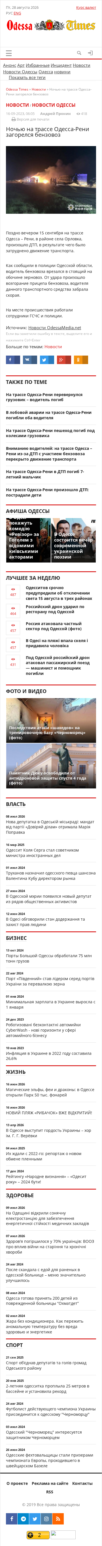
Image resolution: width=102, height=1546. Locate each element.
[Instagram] (46, 1518)
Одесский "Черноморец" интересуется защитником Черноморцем (44, 1434)
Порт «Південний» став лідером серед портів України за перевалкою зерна (50, 981)
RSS (49, 1491)
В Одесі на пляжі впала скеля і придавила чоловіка (57, 643)
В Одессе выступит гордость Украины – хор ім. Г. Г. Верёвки (48, 1133)
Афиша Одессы (28, 511)
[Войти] (90, 53)
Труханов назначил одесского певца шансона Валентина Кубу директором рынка (51, 875)
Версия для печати (32, 119)
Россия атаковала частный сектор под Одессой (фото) (54, 626)
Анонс (9, 65)
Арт (21, 65)
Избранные (38, 65)
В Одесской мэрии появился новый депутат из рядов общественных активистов (49, 898)
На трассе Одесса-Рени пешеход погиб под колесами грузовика (50, 433)
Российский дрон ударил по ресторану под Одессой (55, 609)
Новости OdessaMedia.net (54, 327)
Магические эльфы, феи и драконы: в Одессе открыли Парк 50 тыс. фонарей (50, 1092)
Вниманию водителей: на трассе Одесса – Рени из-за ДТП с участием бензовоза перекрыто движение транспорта (49, 454)
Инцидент (61, 65)
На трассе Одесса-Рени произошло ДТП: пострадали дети (47, 492)
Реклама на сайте (50, 1483)
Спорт (14, 1345)
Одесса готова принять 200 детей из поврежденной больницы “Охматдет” (42, 1300)
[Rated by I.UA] (63, 1537)
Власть (16, 804)
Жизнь (16, 1071)
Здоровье (20, 1195)
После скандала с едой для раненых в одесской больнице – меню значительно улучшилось (46, 1275)
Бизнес (16, 938)
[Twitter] (35, 1518)
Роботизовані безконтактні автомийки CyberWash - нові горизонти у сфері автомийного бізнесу (43, 1030)
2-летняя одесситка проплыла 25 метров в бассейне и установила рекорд (47, 1388)
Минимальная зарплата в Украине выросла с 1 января (50, 1004)
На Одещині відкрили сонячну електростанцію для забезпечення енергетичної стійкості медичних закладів (47, 1218)
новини (62, 71)
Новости (81, 65)
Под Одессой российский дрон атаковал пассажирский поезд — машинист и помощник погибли (58, 665)
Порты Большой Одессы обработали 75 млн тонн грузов (49, 958)
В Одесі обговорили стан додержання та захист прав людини (45, 921)
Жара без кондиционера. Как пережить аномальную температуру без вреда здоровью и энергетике (44, 1326)
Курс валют (86, 7)
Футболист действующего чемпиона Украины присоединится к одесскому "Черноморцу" (51, 1411)
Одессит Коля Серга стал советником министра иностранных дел (42, 852)
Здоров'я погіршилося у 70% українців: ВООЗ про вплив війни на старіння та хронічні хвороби (50, 1247)
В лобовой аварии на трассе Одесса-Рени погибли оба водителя (49, 415)
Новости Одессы (20, 71)
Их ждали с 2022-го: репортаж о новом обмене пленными (43, 1156)
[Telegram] (23, 1518)
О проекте (17, 1483)
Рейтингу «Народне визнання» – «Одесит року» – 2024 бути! (46, 1179)
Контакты (82, 1483)
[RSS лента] (58, 1518)
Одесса (46, 71)
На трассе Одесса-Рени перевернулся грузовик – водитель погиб (44, 397)
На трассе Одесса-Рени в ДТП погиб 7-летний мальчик (45, 474)
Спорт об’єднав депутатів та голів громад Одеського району (46, 1365)
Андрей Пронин (55, 113)
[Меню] (9, 53)
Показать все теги (27, 77)
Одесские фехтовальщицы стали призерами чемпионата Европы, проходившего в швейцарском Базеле (49, 1460)
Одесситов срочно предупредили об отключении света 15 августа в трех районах (59, 593)
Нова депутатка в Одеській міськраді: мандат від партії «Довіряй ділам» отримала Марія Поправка (50, 827)
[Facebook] (11, 1518)
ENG (17, 13)
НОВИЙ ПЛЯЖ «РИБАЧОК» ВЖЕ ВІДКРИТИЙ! (49, 1112)
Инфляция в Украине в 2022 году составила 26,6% (49, 1056)
